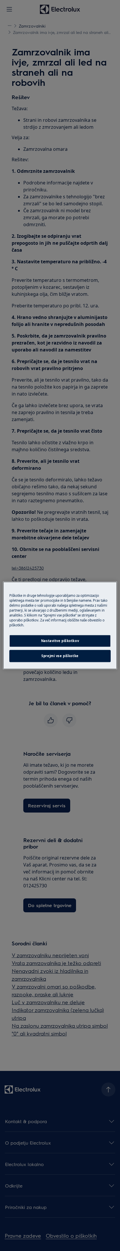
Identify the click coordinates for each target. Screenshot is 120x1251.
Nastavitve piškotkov (60, 641)
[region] (60, 625)
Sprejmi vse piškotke (59, 656)
